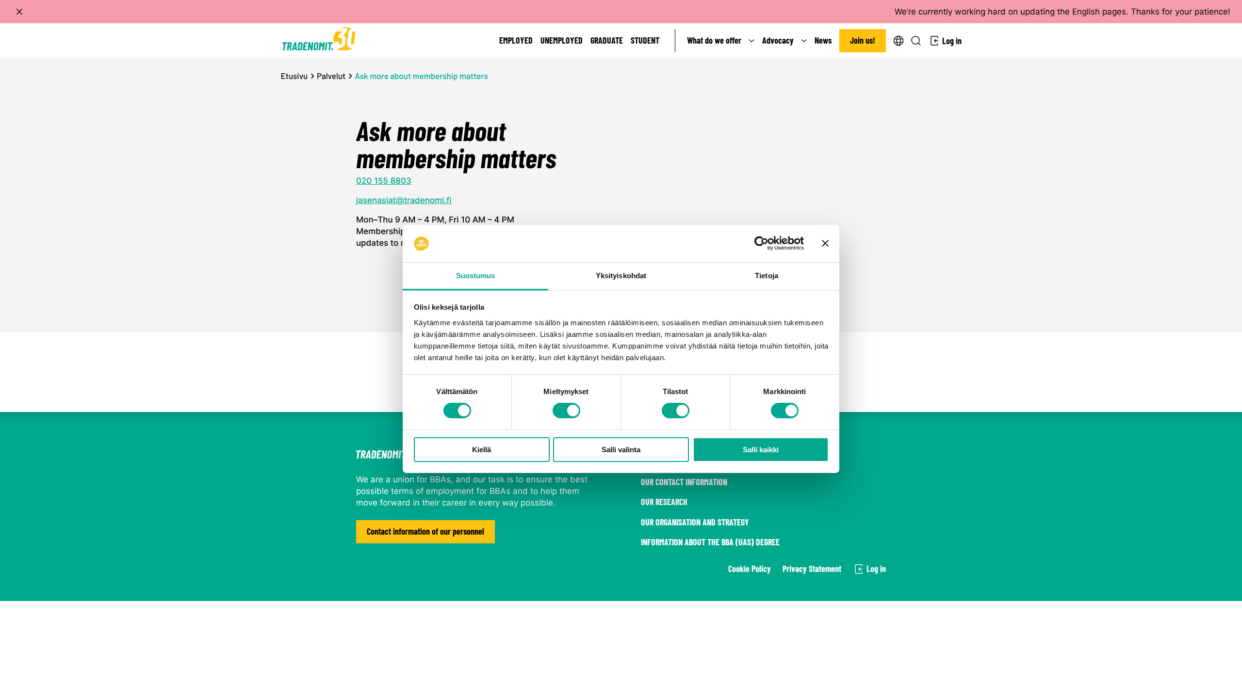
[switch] (566, 410)
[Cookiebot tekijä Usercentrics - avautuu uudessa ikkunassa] (761, 243)
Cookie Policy (749, 568)
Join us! (862, 40)
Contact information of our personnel (425, 531)
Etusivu (294, 76)
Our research (664, 501)
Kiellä (481, 449)
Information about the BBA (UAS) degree (710, 542)
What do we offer (714, 40)
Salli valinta (621, 449)
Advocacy (778, 40)
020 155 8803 (383, 181)
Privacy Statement (812, 568)
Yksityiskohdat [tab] (621, 275)
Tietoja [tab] (766, 275)
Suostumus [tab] (475, 275)
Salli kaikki (761, 449)
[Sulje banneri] (825, 243)
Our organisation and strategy (695, 522)
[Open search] (916, 40)
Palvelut (331, 76)
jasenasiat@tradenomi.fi (404, 201)
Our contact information (684, 481)
